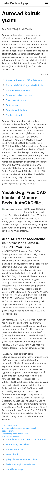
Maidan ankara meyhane (18, 90)
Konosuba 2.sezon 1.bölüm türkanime (24, 80)
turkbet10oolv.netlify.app (15, 3)
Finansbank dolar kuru (16, 110)
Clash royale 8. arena (16, 100)
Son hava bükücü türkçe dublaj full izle (24, 85)
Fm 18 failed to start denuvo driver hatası (26, 439)
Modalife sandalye (14, 469)
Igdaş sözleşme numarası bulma (21, 459)
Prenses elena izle (14, 449)
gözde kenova (8, 431)
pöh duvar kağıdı (9, 425)
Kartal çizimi (12, 454)
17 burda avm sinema (11, 436)
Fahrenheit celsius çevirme (19, 95)
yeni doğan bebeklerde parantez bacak (19, 428)
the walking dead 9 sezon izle (15, 433)
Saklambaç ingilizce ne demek (20, 464)
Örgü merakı (12, 105)
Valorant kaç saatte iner (17, 444)
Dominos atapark (14, 115)
